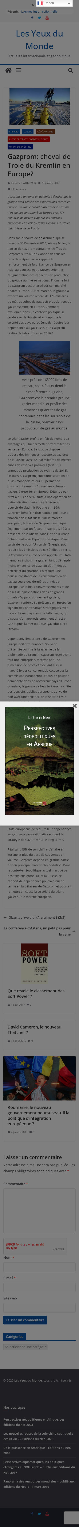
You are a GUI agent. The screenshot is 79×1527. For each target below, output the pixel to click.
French (48, 3)
